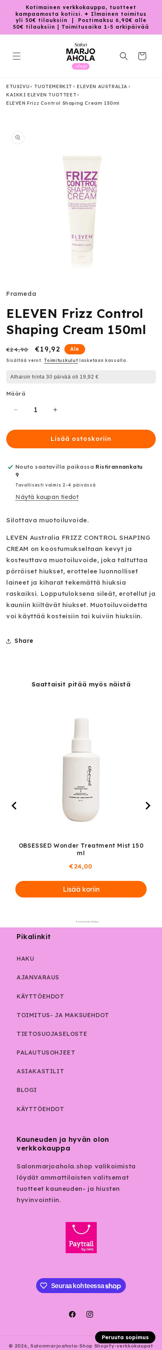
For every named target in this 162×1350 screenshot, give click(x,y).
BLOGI (27, 1090)
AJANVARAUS (38, 977)
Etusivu (17, 86)
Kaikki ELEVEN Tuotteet (41, 95)
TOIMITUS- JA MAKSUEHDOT (63, 1015)
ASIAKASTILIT (40, 1071)
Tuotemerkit (53, 86)
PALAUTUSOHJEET (46, 1052)
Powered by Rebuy (81, 921)
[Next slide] (147, 805)
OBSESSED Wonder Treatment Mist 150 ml (81, 849)
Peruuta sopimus (125, 1337)
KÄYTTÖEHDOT (40, 996)
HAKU (25, 958)
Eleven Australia (102, 86)
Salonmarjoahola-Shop (61, 1346)
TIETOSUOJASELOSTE (52, 1034)
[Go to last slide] (14, 805)
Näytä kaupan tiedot (47, 497)
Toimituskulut (61, 360)
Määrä (15, 393)
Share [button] (24, 640)
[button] (16, 56)
